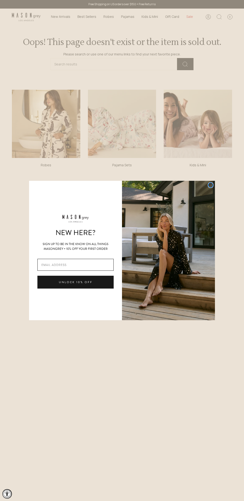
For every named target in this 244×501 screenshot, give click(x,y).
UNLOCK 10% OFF (75, 282)
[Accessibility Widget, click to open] (7, 494)
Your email (45, 255)
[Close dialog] (210, 185)
